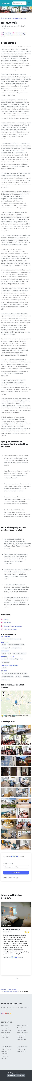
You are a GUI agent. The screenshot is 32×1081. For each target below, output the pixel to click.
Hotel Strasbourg (22, 1047)
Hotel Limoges (21, 1035)
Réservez (16, 872)
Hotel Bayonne (5, 1032)
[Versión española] (6, 1014)
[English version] (4, 1014)
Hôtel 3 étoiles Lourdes (10, 992)
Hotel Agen (4, 1025)
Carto (14, 715)
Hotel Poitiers (5, 1056)
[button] (2, 10)
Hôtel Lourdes (12, 990)
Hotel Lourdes (6, 3)
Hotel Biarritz (5, 1035)
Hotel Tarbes (21, 1049)
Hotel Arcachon (6, 1030)
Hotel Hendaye (21, 1030)
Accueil (3, 990)
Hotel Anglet (5, 1028)
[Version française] (1, 1014)
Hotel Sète (4, 1058)
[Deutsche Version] (10, 1014)
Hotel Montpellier (6, 1047)
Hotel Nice (4, 1051)
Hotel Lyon (20, 1037)
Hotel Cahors (5, 1037)
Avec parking (7, 33)
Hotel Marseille (21, 1039)
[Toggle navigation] (29, 3)
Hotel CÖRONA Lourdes (11, 929)
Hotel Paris (4, 1054)
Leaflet (4, 715)
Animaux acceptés (20, 33)
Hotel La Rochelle (22, 1032)
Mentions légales (16, 1075)
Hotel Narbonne (6, 1049)
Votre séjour (8, 863)
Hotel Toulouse (21, 1051)
